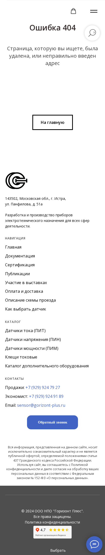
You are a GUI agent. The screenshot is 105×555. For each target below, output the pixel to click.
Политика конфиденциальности (52, 522)
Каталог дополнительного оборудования (47, 366)
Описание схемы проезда (30, 300)
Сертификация (20, 265)
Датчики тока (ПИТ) (25, 330)
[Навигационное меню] (93, 11)
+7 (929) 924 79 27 (42, 387)
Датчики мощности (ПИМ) (31, 348)
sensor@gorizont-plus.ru (41, 405)
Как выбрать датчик (25, 309)
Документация (20, 256)
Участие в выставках (26, 282)
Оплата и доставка (24, 291)
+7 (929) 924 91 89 (46, 396)
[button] (73, 11)
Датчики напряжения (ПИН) (33, 339)
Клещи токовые (21, 357)
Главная (13, 247)
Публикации (17, 273)
